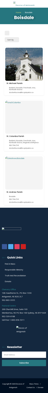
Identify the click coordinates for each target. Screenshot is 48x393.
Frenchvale (27, 88)
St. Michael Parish (15, 83)
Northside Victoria (15, 89)
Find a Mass (10, 264)
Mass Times (34, 384)
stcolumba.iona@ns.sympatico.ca (21, 92)
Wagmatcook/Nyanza (31, 142)
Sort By (10, 40)
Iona (33, 88)
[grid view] (7, 33)
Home (18, 12)
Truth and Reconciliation (15, 275)
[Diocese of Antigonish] (24, 4)
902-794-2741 (14, 145)
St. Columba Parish (15, 136)
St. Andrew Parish (15, 192)
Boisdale (19, 88)
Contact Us (30, 387)
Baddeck (12, 88)
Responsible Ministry (14, 269)
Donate (8, 281)
